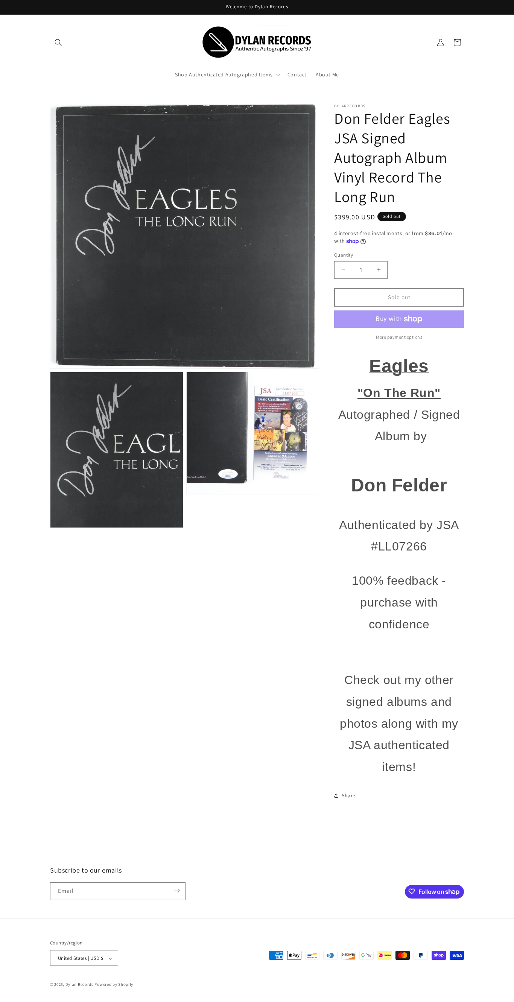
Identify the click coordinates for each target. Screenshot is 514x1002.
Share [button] (349, 795)
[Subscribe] (177, 891)
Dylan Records (79, 984)
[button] (58, 42)
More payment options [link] (399, 337)
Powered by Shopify (113, 984)
